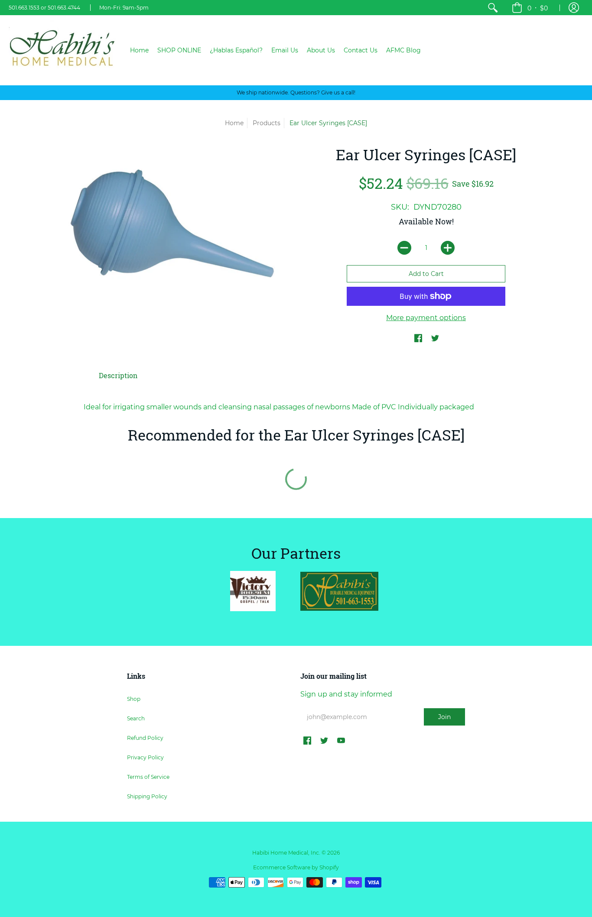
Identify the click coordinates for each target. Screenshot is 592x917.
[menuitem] (492, 7)
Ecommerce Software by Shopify (296, 867)
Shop (133, 699)
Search (136, 718)
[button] (529, 7)
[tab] (118, 375)
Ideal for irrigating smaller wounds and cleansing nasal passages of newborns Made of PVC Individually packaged (279, 407)
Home (234, 123)
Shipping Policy (147, 796)
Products (266, 123)
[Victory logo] (253, 591)
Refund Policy (145, 738)
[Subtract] (404, 248)
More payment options (426, 318)
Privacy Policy (145, 757)
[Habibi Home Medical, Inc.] (63, 50)
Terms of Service (148, 777)
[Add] (448, 248)
